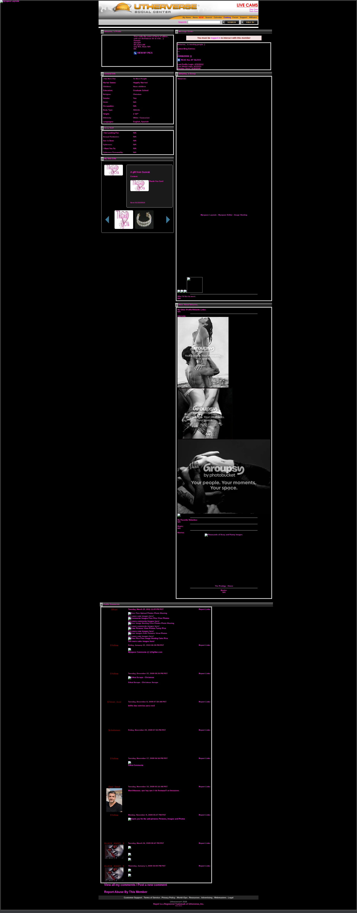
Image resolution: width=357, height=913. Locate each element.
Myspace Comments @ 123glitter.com (145, 652)
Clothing (227, 17)
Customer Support (133, 897)
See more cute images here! (141, 616)
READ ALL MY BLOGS (190, 60)
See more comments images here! (143, 621)
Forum (235, 17)
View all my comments (119, 884)
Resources (194, 897)
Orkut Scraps (134, 682)
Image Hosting (240, 215)
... (178, 53)
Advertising (207, 897)
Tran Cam (253, 11)
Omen (230, 586)
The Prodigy (220, 586)
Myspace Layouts (209, 215)
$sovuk (146, 172)
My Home (187, 17)
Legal (230, 897)
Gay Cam (254, 9)
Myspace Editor (225, 215)
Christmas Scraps (150, 682)
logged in (215, 38)
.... (178, 51)
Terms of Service (152, 897)
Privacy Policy (168, 897)
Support (243, 17)
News (195, 17)
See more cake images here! (141, 641)
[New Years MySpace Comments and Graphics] (129, 876)
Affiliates (253, 17)
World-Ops (182, 897)
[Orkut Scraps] (141, 677)
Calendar (218, 17)
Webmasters (220, 897)
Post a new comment (152, 884)
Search (208, 17)
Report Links (204, 609)
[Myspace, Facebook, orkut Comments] (129, 650)
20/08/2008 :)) (184, 56)
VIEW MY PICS (144, 53)
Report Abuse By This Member (125, 891)
